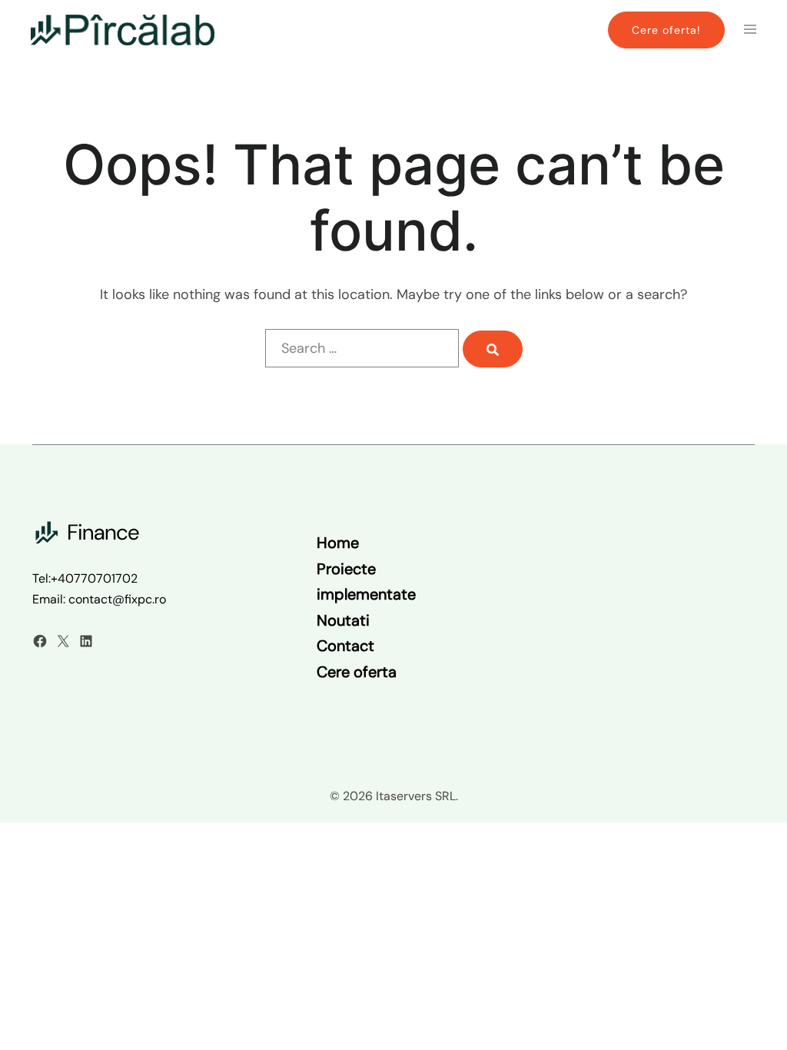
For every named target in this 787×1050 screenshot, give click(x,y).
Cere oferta (357, 672)
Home (338, 543)
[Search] (493, 349)
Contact (345, 646)
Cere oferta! (666, 30)
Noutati (343, 620)
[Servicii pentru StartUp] (122, 29)
